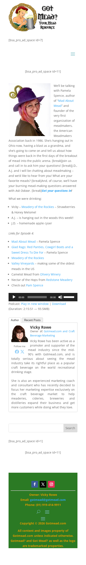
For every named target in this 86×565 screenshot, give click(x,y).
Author (15, 320)
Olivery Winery (50, 274)
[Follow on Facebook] (34, 484)
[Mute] (60, 297)
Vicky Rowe (40, 327)
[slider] (69, 296)
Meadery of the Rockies (38, 207)
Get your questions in (56, 191)
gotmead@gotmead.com (48, 500)
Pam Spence (34, 285)
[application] (43, 297)
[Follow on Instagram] (51, 484)
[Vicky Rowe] (19, 341)
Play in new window (35, 304)
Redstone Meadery (59, 280)
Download (59, 304)
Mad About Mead (23, 241)
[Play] (14, 297)
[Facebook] (16, 351)
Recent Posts (32, 320)
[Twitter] (22, 351)
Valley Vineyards (22, 263)
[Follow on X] (43, 484)
